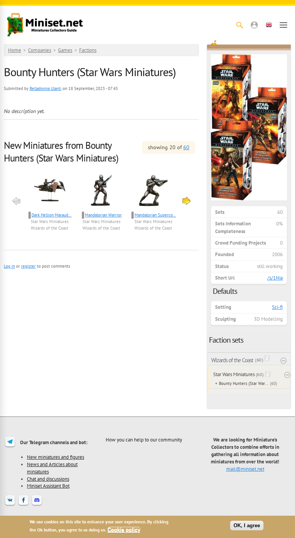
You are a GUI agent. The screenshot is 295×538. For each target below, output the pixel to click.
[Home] (45, 25)
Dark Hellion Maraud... (51, 215)
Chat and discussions (48, 479)
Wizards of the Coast (49, 228)
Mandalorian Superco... (155, 215)
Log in (9, 266)
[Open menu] (283, 25)
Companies (39, 50)
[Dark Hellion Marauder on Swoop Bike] (49, 191)
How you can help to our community (144, 439)
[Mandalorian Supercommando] (153, 191)
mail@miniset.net (245, 469)
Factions (87, 50)
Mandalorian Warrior (103, 215)
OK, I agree (247, 525)
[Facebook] (23, 505)
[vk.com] (10, 505)
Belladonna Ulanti (45, 88)
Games (65, 50)
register (28, 266)
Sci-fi (277, 307)
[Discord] (37, 505)
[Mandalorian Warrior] (101, 191)
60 (186, 147)
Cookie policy (124, 530)
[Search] (240, 25)
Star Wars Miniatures (50, 221)
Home (14, 50)
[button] (254, 25)
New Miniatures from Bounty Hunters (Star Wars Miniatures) (61, 151)
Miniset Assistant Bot (48, 486)
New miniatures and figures (55, 457)
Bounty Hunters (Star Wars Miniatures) (244, 383)
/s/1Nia (275, 278)
